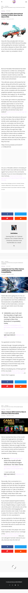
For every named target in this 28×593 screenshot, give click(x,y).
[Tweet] (21, 214)
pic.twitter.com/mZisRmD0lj (13, 469)
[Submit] (21, 218)
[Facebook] (9, 585)
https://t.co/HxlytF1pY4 (12, 467)
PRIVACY (20, 582)
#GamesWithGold (16, 458)
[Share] (7, 214)
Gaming (3, 10)
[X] (12, 585)
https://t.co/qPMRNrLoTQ (12, 325)
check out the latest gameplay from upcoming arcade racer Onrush (13, 178)
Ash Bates (3, 19)
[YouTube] (15, 585)
